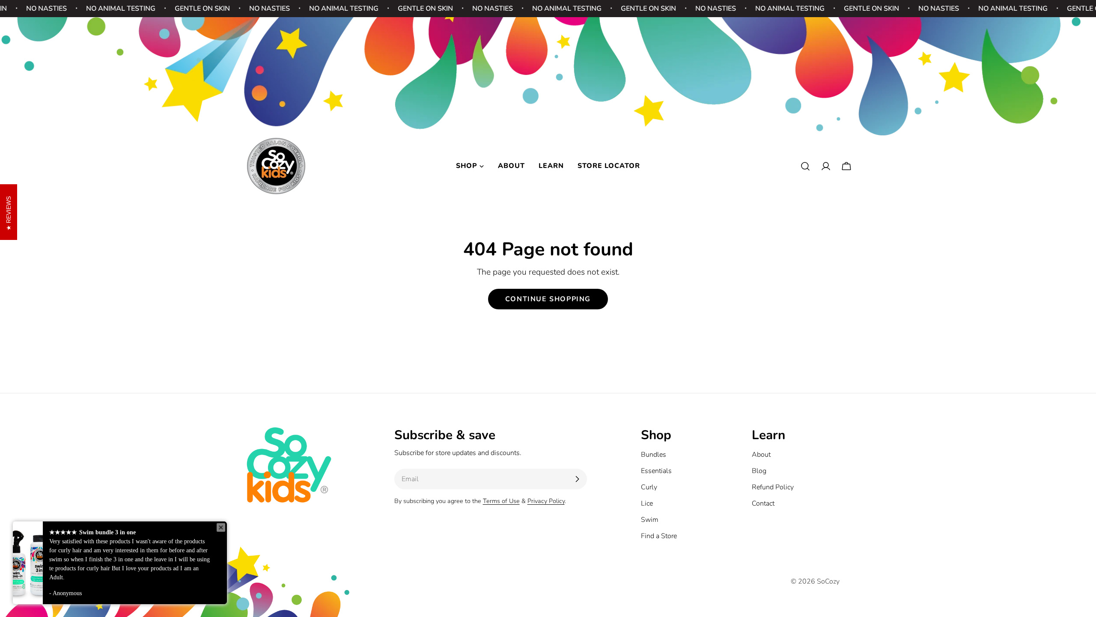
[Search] (805, 166)
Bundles (653, 454)
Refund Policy (773, 487)
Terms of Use (501, 501)
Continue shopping (548, 299)
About (761, 454)
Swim (649, 519)
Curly (649, 487)
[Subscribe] (577, 479)
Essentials (656, 471)
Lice (647, 503)
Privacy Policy (546, 501)
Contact (763, 503)
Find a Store (659, 536)
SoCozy (828, 581)
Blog (759, 471)
